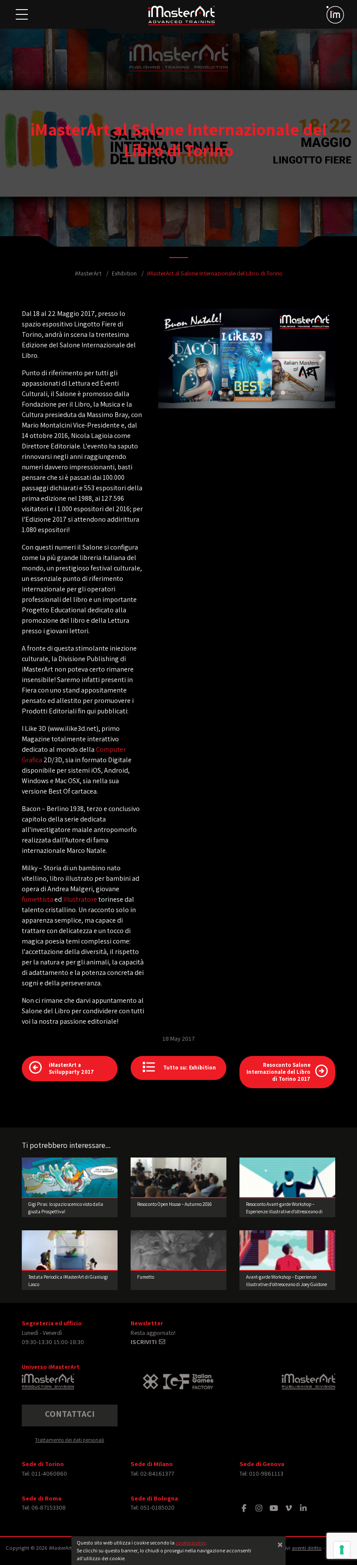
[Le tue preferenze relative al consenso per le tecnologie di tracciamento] (341, 1549)
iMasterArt (88, 273)
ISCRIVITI (144, 1342)
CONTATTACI (69, 1413)
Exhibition (124, 273)
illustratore (80, 899)
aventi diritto (307, 1547)
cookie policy (190, 1542)
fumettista (38, 899)
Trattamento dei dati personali (69, 1439)
